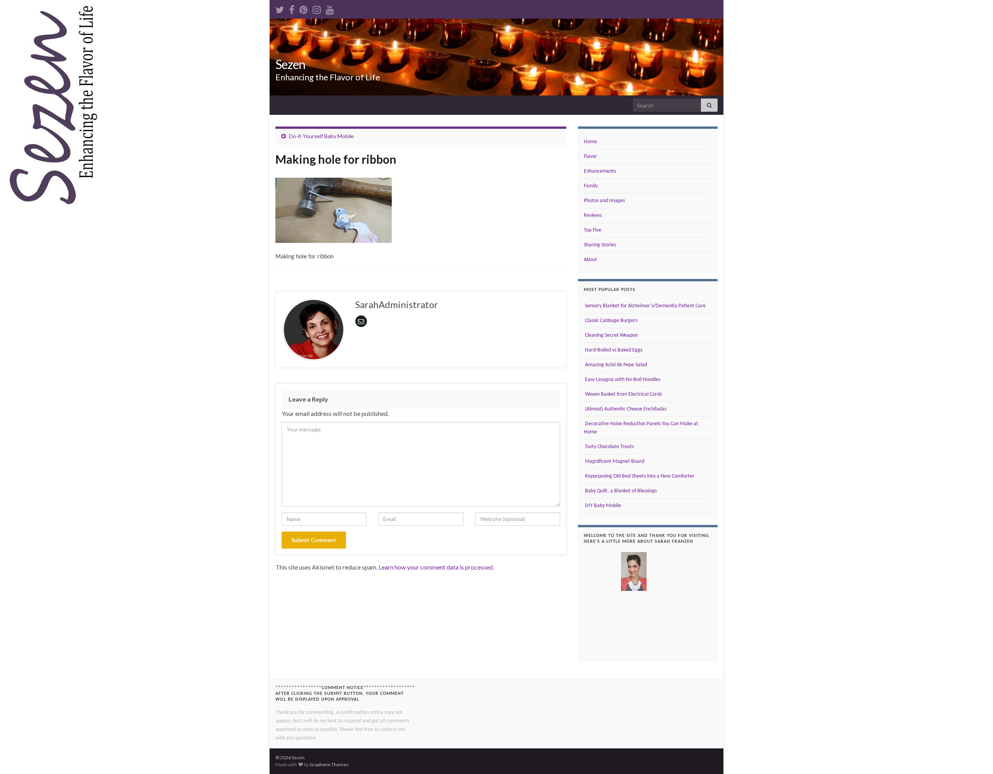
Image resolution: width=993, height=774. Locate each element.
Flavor (590, 156)
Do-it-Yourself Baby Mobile (321, 136)
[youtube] (330, 8)
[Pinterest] (303, 8)
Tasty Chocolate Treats (609, 447)
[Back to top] (975, 756)
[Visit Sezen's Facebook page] (291, 8)
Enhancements (600, 171)
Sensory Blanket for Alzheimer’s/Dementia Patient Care (645, 306)
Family (591, 186)
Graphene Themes (329, 764)
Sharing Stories (600, 245)
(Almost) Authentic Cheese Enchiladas (625, 409)
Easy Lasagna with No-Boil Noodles (622, 380)
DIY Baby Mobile (602, 506)
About (590, 260)
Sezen (290, 64)
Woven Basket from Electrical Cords (623, 394)
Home (590, 142)
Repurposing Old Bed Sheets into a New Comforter (639, 476)
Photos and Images (604, 201)
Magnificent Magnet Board (614, 461)
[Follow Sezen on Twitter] (279, 8)
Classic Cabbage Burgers (610, 321)
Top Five (592, 230)
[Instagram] (317, 8)
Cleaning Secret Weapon (611, 335)
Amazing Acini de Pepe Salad (615, 365)
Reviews (593, 215)
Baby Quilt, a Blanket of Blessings (620, 491)
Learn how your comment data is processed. (436, 567)
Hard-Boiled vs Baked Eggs (613, 350)
